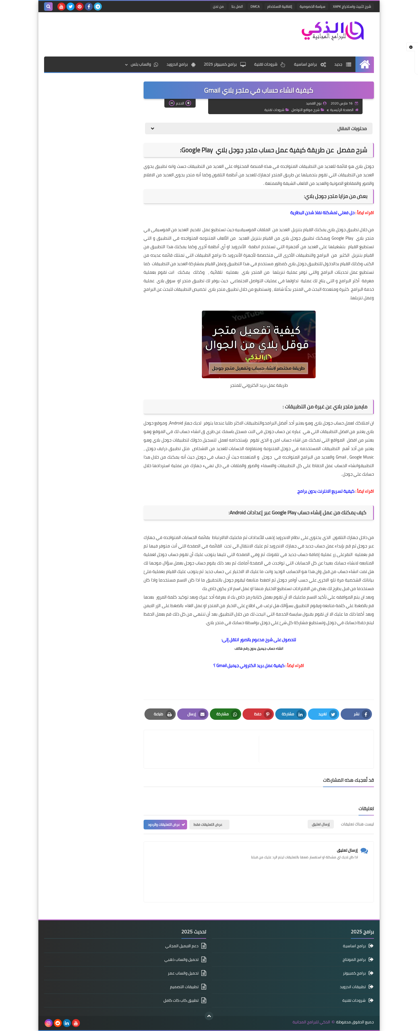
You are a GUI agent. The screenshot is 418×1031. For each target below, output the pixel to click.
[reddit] (58, 1023)
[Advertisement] (147, 33)
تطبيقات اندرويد (353, 986)
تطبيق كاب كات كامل (181, 1000)
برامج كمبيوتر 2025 (220, 64)
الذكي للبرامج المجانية (311, 1022)
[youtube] (61, 7)
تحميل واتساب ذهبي (181, 959)
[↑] (209, 1016)
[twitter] (71, 7)
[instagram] (49, 1023)
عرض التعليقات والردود (164, 824)
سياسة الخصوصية (312, 6)
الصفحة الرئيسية (341, 110)
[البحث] (48, 6)
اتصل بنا (237, 6)
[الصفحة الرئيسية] (364, 64)
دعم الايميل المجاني (181, 946)
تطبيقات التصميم (184, 986)
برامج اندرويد (178, 64)
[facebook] (89, 7)
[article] (204, 749)
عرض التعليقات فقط (208, 824)
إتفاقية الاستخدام (279, 6)
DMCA (255, 6)
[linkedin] (67, 1023)
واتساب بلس (141, 64)
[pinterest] (80, 7)
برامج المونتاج (354, 959)
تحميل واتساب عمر (183, 973)
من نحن (218, 6)
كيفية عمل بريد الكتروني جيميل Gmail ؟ (249, 665)
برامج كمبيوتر (354, 973)
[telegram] (98, 7)
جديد (338, 64)
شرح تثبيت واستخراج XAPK (352, 6)
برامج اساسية (306, 64)
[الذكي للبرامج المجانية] (332, 30)
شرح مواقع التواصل (305, 110)
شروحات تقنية (266, 64)
